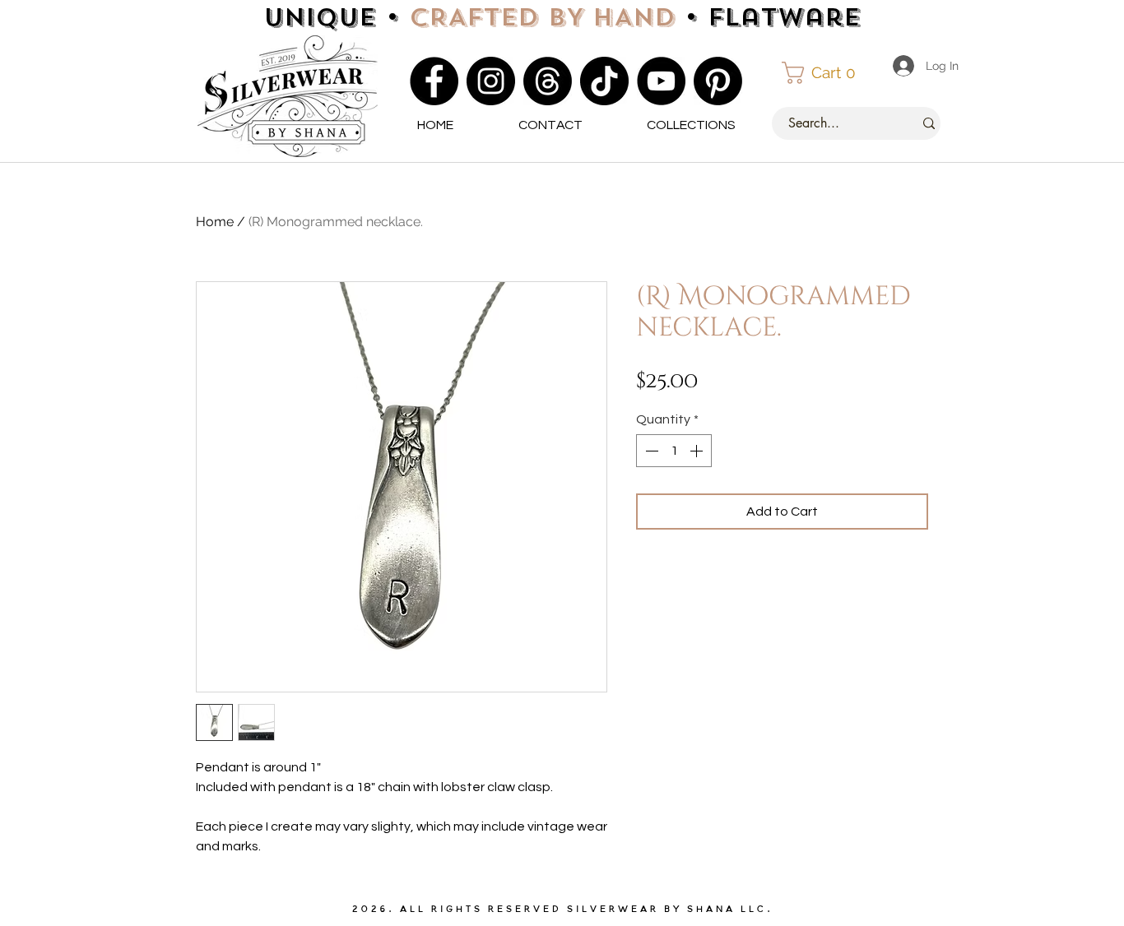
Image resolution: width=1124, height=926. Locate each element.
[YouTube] (661, 81)
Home (215, 221)
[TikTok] (604, 81)
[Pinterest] (718, 81)
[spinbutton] (674, 450)
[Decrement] (650, 450)
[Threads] (547, 81)
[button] (826, 73)
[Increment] (697, 450)
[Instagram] (491, 81)
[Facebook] (434, 81)
